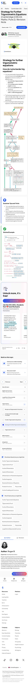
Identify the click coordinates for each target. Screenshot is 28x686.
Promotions (5, 638)
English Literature (19, 644)
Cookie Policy (5, 650)
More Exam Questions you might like (14, 457)
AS (2, 8)
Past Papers (5, 614)
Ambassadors (5, 605)
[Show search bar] (21, 2)
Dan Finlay (18, 34)
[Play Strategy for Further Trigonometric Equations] (14, 47)
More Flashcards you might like (13, 495)
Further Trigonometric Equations (10, 461)
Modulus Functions (7, 486)
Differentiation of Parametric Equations (12, 475)
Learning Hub (5, 597)
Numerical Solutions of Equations (10, 483)
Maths (7, 8)
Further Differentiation (8, 468)
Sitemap (4, 623)
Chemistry (17, 633)
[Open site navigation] (25, 2)
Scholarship (5, 608)
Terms (3, 644)
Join (3, 611)
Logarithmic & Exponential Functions (11, 529)
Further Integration (7, 479)
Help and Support (6, 653)
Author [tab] (8, 537)
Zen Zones (4, 620)
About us (4, 630)
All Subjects (18, 650)
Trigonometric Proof (7, 464)
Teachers (4, 600)
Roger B (17, 33)
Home (3, 594)
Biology (17, 630)
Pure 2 (26, 8)
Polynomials (18, 486)
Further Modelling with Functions (10, 490)
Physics (17, 636)
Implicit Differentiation (8, 472)
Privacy (4, 647)
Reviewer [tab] (21, 537)
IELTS (3, 602)
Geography (18, 641)
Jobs (3, 641)
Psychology (18, 647)
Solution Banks (6, 617)
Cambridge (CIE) (16, 8)
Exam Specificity (6, 633)
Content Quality (6, 636)
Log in (16, 594)
